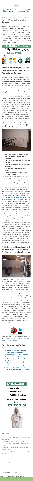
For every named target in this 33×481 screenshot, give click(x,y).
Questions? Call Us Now (17, 479)
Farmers (18, 338)
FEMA (25, 172)
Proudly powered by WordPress (9, 472)
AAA (10, 338)
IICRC (12, 168)
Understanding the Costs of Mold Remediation (13, 441)
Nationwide (5, 340)
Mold (26, 302)
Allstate (6, 338)
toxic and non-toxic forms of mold (18, 197)
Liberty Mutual (25, 338)
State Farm (12, 340)
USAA (16, 340)
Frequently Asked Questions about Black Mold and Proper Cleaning (15, 461)
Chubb (13, 338)
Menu (16, 5)
